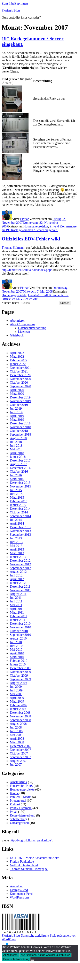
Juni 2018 (16, 445)
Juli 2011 (16, 597)
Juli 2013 (16, 538)
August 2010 (18, 638)
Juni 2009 (16, 690)
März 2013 (17, 553)
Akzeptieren (10, 954)
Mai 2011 (16, 605)
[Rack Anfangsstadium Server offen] (15, 152)
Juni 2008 (16, 731)
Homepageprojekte (35, 226)
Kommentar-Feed (21, 893)
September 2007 (20, 757)
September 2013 (20, 534)
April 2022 (17, 353)
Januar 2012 (18, 583)
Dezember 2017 (20, 460)
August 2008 (18, 723)
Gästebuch (17, 335)
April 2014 (17, 523)
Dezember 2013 (20, 527)
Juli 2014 (16, 519)
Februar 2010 (18, 660)
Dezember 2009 (20, 668)
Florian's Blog (11, 10)
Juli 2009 (16, 686)
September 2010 (20, 634)
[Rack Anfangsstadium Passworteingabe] (12, 179)
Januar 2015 (18, 505)
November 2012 (20, 564)
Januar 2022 (18, 364)
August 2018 (18, 438)
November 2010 (20, 627)
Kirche (14, 793)
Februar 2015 (18, 501)
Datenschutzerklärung (32, 328)
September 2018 (20, 434)
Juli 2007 (16, 764)
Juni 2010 (16, 646)
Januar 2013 (18, 557)
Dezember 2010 (20, 623)
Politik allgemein (21, 808)
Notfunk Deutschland (24, 865)
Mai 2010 (16, 649)
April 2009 (17, 697)
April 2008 (17, 738)
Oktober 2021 (19, 371)
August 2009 (18, 683)
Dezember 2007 (20, 746)
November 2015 (20, 486)
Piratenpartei (18, 800)
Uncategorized (37, 295)
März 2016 (17, 479)
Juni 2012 (16, 575)
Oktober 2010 (19, 631)
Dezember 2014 (20, 508)
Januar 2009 (18, 709)
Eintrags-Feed (19, 890)
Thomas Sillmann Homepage (29, 869)
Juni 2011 (16, 601)
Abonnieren (17, 320)
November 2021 (20, 367)
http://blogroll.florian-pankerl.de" (31, 840)
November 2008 (20, 716)
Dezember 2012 (20, 560)
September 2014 (20, 516)
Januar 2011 (17, 620)
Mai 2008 (16, 735)
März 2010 (17, 657)
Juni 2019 (16, 412)
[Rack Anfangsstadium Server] (15, 131)
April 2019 (17, 416)
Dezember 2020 (20, 375)
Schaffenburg (18, 819)
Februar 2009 (18, 705)
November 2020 (20, 379)
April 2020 (17, 390)
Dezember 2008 (20, 712)
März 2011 (17, 612)
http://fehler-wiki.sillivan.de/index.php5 (27, 270)
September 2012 (20, 568)
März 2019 (17, 419)
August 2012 (18, 571)
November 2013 (20, 531)
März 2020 (17, 393)
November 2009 (20, 672)
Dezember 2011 (20, 586)
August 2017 (18, 464)
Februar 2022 (18, 360)
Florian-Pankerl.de (22, 861)
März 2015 (17, 497)
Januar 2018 (18, 456)
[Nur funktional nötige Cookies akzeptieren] (32, 960)
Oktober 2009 (19, 675)
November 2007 (20, 749)
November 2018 (20, 427)
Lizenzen (24, 331)
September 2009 (20, 679)
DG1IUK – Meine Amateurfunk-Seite (34, 858)
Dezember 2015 (20, 482)
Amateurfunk (18, 782)
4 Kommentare (39, 228)
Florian (24, 219)
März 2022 (17, 356)
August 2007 (18, 761)
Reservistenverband (22, 815)
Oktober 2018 (19, 430)
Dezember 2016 (20, 468)
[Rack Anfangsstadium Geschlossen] (12, 110)
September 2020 (20, 386)
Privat (53, 226)
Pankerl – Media (20, 797)
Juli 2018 (16, 442)
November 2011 (20, 590)
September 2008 (20, 720)
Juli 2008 (16, 727)
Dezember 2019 (20, 397)
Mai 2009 (16, 694)
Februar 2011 (18, 616)
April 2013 (17, 549)
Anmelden (16, 886)
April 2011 (17, 608)
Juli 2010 (16, 642)
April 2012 (17, 579)
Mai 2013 (16, 545)
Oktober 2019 (19, 405)
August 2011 (18, 594)
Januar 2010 (18, 664)
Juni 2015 (16, 494)
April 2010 (17, 653)
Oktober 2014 (19, 512)
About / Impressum (22, 324)
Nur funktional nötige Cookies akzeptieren (45, 954)
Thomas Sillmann (13, 247)
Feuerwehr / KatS (21, 785)
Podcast (15, 804)
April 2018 (17, 453)
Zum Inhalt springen (15, 3)
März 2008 (17, 742)
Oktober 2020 (19, 382)
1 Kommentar (35, 297)
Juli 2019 (16, 408)
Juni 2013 (16, 542)
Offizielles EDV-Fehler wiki (31, 238)
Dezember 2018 (20, 423)
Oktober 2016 (19, 471)
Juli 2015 (16, 490)
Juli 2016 (16, 475)
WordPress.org (19, 897)
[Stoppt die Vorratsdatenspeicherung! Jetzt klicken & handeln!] (4, 944)
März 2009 (17, 701)
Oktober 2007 (19, 753)
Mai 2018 (16, 449)
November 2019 (20, 401)
